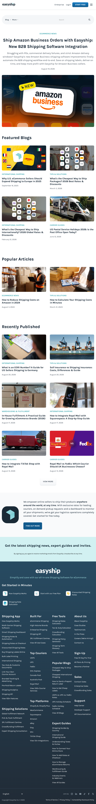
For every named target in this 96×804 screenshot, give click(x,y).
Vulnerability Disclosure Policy (83, 800)
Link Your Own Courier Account (9, 673)
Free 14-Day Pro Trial (82, 658)
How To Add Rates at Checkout (60, 756)
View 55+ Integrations (39, 740)
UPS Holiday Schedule (61, 702)
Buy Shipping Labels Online (13, 652)
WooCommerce (36, 710)
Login (68, 5)
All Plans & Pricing (82, 662)
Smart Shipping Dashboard (13, 632)
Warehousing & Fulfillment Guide (59, 770)
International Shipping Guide (58, 736)
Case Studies (79, 625)
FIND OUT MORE (33, 526)
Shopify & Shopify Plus (40, 706)
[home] (8, 4)
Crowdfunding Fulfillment (13, 727)
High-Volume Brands (39, 625)
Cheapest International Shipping (62, 675)
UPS (31, 662)
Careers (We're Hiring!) (83, 638)
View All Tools (57, 652)
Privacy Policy (65, 800)
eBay (32, 723)
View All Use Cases (38, 643)
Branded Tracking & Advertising (10, 680)
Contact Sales (80, 682)
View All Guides (58, 782)
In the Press (79, 634)
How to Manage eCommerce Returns (61, 763)
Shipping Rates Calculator (58, 622)
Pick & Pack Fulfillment (12, 718)
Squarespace (35, 714)
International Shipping (11, 661)
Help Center (79, 705)
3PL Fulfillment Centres (12, 722)
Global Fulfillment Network (13, 713)
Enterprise (59, 5)
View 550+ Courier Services (38, 689)
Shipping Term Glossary (58, 647)
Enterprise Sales (81, 686)
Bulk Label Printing (10, 656)
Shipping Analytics (10, 690)
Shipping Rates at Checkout (14, 643)
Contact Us (79, 643)
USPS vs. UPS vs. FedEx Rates (61, 696)
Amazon (33, 719)
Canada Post (35, 675)
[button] (91, 4)
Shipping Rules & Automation (9, 637)
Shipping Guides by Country (60, 729)
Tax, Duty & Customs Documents (11, 666)
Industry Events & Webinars (58, 777)
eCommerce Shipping (39, 621)
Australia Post (36, 679)
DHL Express (35, 671)
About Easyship (80, 621)
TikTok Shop (35, 736)
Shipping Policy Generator (58, 640)
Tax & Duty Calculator (61, 628)
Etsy (32, 727)
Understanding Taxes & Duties (61, 743)
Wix (31, 732)
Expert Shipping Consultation (14, 731)
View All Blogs (58, 713)
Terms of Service (52, 800)
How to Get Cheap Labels (59, 689)
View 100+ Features (10, 698)
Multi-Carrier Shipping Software (11, 626)
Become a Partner (81, 666)
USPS (32, 658)
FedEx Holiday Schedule (58, 707)
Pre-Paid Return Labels (11, 685)
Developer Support (82, 710)
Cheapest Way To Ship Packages (61, 669)
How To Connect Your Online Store (61, 749)
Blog (7, 20)
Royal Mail (34, 684)
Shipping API (7, 694)
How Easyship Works (10, 621)
